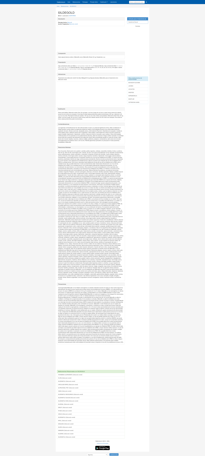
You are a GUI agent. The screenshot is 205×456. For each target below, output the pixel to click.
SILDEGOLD (73, 6)
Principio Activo (94, 2)
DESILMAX (66, 424)
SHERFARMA (72, 15)
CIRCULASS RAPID (68, 384)
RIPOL (64, 420)
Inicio (69, 2)
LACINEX (130, 86)
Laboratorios (113, 2)
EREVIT (65, 407)
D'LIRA (64, 378)
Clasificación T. (104, 2)
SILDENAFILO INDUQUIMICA (70, 394)
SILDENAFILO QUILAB (69, 397)
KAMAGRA (65, 430)
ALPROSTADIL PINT (68, 388)
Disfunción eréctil (73, 24)
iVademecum (61, 2)
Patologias (85, 2)
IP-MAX (65, 411)
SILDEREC (65, 433)
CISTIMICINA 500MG (133, 102)
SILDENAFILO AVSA (68, 401)
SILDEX (65, 427)
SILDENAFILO (66, 381)
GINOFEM (131, 92)
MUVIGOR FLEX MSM (134, 82)
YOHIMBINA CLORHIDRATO (70, 374)
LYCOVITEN (131, 89)
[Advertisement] (91, 39)
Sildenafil (69, 22)
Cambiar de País (114, 454)
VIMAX (64, 391)
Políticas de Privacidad (102, 443)
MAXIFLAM (131, 99)
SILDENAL (65, 404)
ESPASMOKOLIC (132, 96)
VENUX (65, 414)
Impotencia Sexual (133, 22)
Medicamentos (76, 2)
